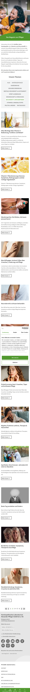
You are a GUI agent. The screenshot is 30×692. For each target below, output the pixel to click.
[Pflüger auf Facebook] (3, 641)
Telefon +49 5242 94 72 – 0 (8, 627)
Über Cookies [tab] (24, 332)
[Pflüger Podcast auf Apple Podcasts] (8, 646)
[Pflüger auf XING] (22, 641)
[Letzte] (24, 608)
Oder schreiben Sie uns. (7, 630)
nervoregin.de (5, 653)
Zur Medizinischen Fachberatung (11, 634)
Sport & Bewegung (15, 94)
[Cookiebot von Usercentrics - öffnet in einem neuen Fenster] (22, 328)
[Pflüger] (4, 3)
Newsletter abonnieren (9, 636)
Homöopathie (15, 85)
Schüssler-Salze (17, 82)
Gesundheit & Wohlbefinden (15, 100)
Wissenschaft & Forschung (15, 97)
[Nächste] (21, 608)
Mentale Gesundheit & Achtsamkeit (15, 91)
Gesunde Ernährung (15, 88)
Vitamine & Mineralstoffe (15, 102)
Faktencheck (21, 105)
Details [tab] (15, 332)
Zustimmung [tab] (5, 332)
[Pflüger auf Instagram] (8, 641)
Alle (8, 82)
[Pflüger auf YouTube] (12, 641)
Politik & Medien (10, 105)
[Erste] (6, 608)
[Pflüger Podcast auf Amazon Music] (12, 646)
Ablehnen (15, 362)
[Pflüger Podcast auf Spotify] (3, 646)
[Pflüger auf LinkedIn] (17, 641)
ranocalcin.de (13, 653)
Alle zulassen (15, 357)
